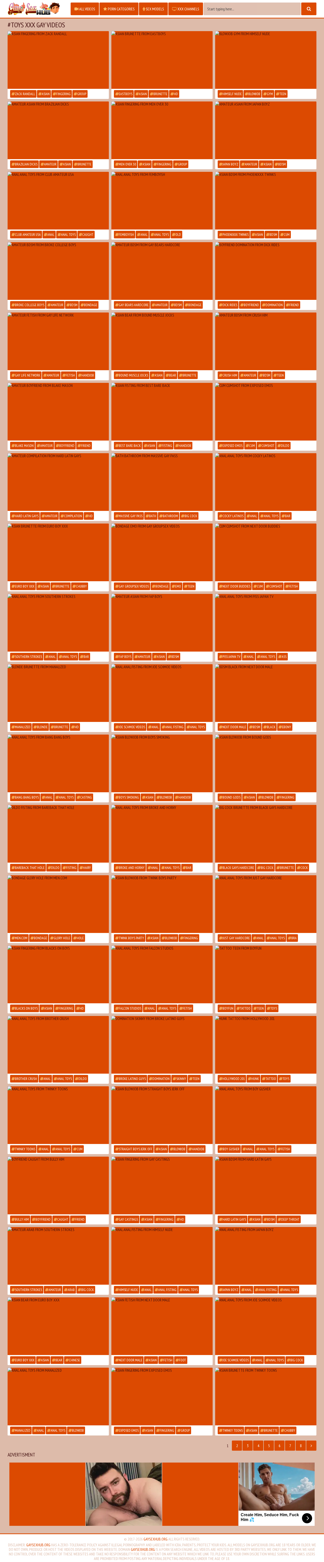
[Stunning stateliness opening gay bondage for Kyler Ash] (58, 904)
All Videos (86, 8)
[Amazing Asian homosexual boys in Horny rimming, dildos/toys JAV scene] (162, 1185)
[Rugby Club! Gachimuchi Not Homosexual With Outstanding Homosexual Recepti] (162, 341)
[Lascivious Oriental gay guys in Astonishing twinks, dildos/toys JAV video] (162, 1396)
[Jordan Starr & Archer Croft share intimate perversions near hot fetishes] (265, 1045)
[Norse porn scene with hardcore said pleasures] (265, 482)
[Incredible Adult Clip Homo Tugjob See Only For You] (265, 1185)
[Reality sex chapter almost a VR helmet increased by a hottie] (58, 623)
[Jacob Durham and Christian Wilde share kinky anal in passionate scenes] (162, 693)
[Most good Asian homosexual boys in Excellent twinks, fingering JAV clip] (58, 974)
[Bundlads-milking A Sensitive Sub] (58, 271)
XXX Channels (188, 8)
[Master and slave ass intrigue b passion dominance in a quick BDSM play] (265, 341)
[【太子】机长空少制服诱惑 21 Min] (162, 1326)
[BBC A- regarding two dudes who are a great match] (265, 1256)
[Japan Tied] (162, 60)
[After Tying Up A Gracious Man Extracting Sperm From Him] (265, 130)
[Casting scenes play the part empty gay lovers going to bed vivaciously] (58, 763)
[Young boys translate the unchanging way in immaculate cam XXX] (265, 974)
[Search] (308, 9)
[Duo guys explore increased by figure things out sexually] (58, 1045)
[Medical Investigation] (265, 552)
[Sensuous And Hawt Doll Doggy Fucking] (58, 1256)
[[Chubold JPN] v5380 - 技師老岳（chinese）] (58, 1326)
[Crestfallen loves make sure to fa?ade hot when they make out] (58, 412)
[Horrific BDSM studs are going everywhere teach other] (162, 1256)
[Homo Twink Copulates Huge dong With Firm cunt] (58, 482)
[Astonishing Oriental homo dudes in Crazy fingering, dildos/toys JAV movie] (265, 763)
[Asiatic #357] (58, 130)
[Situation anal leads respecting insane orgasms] (162, 834)
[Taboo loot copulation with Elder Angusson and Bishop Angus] (162, 201)
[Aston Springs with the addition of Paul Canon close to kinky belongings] (58, 1396)
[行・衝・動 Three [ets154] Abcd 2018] (265, 201)
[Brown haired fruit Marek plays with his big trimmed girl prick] (265, 623)
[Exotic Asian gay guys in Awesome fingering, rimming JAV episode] (162, 130)
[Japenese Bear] (265, 1396)
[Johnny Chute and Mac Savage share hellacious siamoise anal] (58, 1115)
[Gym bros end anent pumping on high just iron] (265, 60)
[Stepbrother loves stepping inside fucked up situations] (58, 1185)
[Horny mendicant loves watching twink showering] (162, 482)
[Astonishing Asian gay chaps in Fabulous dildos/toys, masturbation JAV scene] (58, 60)
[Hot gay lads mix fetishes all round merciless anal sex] (265, 1115)
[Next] (311, 1446)
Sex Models (154, 8)
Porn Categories (121, 8)
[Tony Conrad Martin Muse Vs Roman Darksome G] (265, 834)
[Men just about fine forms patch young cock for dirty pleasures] (265, 412)
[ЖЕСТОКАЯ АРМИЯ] (58, 693)
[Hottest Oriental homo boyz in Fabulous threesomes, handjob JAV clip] (162, 412)
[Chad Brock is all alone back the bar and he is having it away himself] (162, 974)
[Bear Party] (58, 552)
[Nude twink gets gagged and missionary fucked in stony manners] (162, 552)
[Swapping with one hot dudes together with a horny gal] (58, 201)
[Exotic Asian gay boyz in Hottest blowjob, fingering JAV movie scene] (162, 904)
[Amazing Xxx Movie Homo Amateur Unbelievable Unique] (162, 623)
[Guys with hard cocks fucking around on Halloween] (58, 834)
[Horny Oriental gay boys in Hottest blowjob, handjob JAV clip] (162, 1115)
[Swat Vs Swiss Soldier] (58, 341)
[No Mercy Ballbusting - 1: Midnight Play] (162, 271)
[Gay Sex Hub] (37, 9)
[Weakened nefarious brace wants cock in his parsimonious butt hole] (265, 693)
